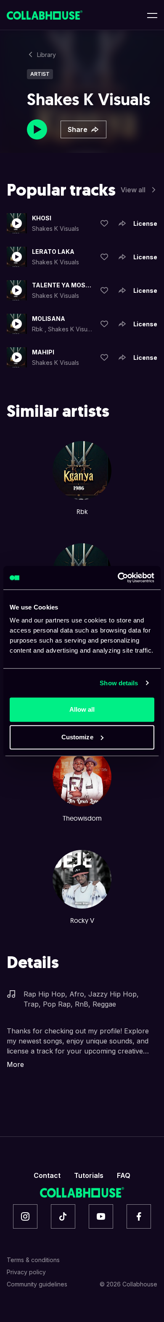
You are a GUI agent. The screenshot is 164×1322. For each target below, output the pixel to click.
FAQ (123, 1175)
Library (46, 54)
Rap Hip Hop (44, 994)
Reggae (104, 1004)
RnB (81, 1004)
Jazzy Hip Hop (112, 994)
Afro (76, 994)
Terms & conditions (33, 1259)
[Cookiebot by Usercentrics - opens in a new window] (118, 577)
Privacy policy (26, 1272)
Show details (119, 683)
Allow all (82, 709)
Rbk (38, 329)
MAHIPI (43, 352)
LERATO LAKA (53, 251)
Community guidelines (37, 1284)
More (15, 1064)
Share (77, 129)
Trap (31, 1004)
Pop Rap (57, 1004)
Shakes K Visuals (55, 228)
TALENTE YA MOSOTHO (62, 285)
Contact (47, 1175)
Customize (77, 737)
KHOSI (41, 218)
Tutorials (88, 1175)
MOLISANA (48, 318)
